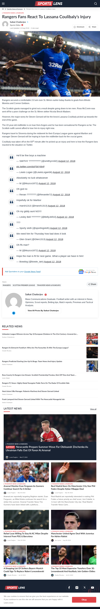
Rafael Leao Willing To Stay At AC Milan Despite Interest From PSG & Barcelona (26, 535)
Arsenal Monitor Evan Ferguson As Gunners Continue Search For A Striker (24, 487)
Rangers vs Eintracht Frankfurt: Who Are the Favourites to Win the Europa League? (35, 348)
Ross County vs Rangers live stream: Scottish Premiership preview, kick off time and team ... (39, 375)
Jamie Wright (6, 378)
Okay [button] (84, 600)
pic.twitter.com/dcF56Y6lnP (30, 166)
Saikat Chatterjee (7, 364)
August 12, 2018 (66, 161)
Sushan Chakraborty (8, 337)
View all (93, 409)
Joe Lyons (58, 540)
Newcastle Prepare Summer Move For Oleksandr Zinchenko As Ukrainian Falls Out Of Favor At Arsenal (47, 449)
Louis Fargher (13, 457)
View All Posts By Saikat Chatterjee (43, 311)
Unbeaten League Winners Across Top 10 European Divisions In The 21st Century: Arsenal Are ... (40, 334)
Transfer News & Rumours (15, 9)
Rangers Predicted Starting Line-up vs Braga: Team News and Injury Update (32, 361)
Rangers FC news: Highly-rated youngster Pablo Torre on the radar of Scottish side (35, 383)
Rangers (7, 285)
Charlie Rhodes (6, 350)
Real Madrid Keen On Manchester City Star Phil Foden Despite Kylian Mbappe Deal (73, 487)
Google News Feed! (32, 272)
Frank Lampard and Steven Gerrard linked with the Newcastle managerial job (33, 399)
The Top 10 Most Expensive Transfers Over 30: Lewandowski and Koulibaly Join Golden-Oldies (73, 569)
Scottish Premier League (24, 285)
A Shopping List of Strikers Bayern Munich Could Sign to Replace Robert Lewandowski (24, 569)
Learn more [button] (8, 602)
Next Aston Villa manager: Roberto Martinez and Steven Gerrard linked (30, 391)
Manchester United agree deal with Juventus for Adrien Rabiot (72, 535)
